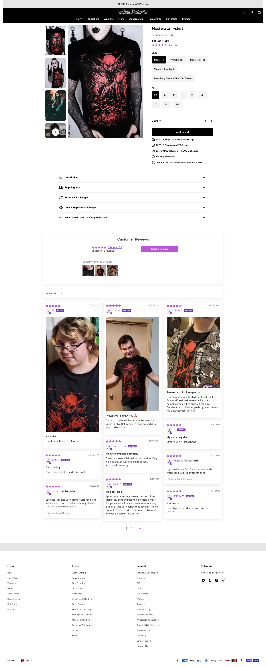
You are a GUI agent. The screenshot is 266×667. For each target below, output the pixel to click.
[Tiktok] (223, 580)
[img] (53, 305)
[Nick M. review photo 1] (132, 364)
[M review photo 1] (72, 374)
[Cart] (259, 12)
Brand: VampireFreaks (162, 35)
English (10, 660)
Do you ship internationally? (80, 207)
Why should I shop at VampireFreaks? (86, 217)
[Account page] (252, 12)
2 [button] (131, 528)
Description (71, 177)
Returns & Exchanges (76, 197)
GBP (27, 660)
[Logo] (133, 12)
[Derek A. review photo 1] (193, 352)
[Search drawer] (244, 12)
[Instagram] (203, 580)
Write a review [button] (159, 249)
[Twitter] (216, 580)
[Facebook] (210, 580)
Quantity (156, 121)
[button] (136, 528)
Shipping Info (72, 187)
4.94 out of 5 (115, 247)
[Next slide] (55, 132)
